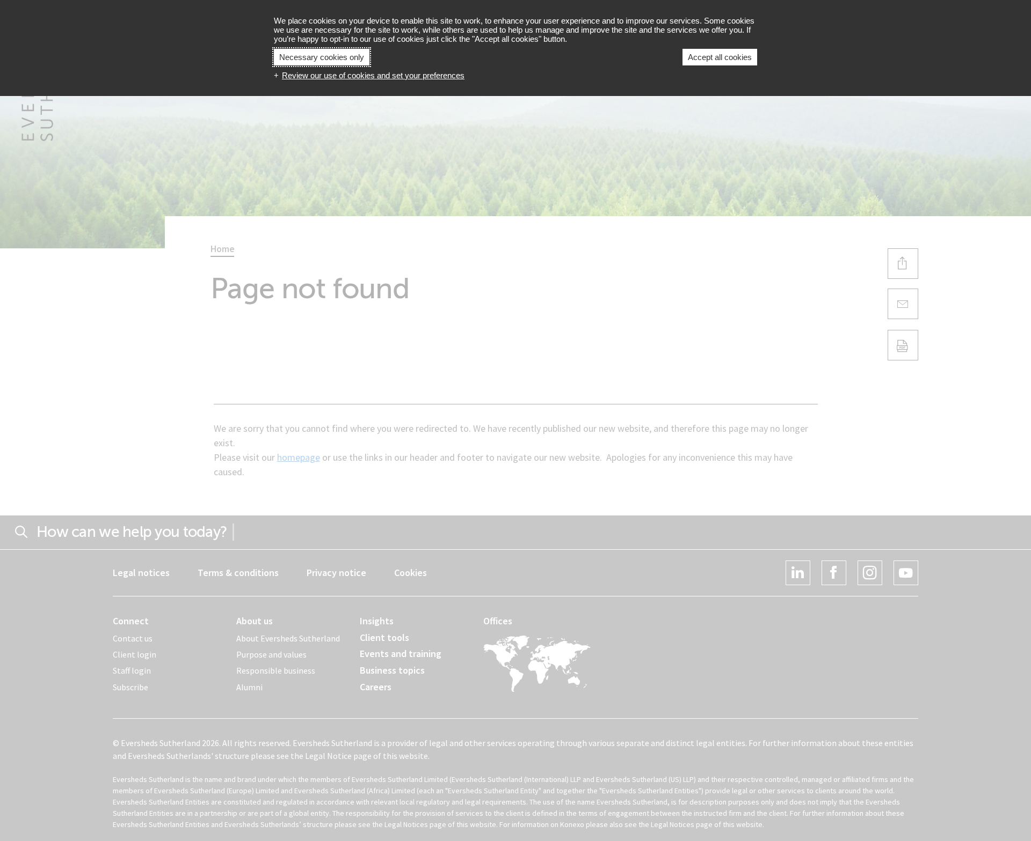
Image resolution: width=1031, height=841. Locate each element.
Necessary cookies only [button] (321, 57)
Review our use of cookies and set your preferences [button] (373, 75)
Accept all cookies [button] (720, 57)
